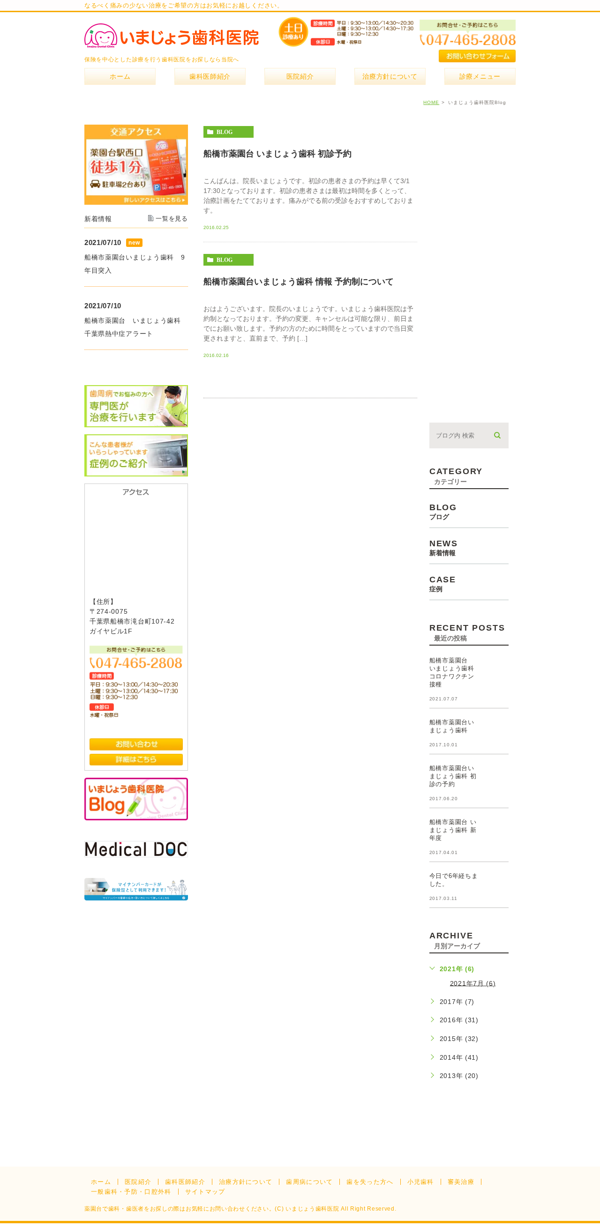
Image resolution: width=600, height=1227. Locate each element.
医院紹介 (138, 1181)
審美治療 (461, 1181)
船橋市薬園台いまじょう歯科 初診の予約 (453, 776)
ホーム (101, 1181)
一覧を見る (172, 218)
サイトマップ (205, 1191)
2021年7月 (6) (473, 983)
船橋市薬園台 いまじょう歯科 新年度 (453, 829)
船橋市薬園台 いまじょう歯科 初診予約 (277, 153)
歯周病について (309, 1181)
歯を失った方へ (369, 1181)
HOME (431, 102)
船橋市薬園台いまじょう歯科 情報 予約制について (298, 281)
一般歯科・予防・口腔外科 (131, 1191)
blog (224, 132)
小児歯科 (420, 1181)
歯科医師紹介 (185, 1181)
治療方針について (245, 1181)
